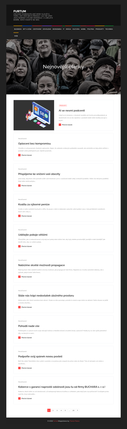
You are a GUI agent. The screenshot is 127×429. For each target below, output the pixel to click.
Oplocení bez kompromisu (34, 143)
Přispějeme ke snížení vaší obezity (39, 174)
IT (63, 29)
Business (17, 29)
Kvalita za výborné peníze (34, 204)
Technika (109, 29)
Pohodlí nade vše (28, 326)
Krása (68, 29)
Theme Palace (74, 421)
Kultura (76, 29)
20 (73, 410)
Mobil (83, 29)
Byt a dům (27, 29)
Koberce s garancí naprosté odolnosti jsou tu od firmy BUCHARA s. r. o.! (61, 386)
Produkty (100, 29)
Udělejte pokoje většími (32, 234)
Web (16, 36)
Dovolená (47, 29)
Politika (90, 29)
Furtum (19, 11)
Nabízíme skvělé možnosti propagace (41, 265)
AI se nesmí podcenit (72, 110)
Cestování (37, 29)
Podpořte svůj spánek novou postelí (40, 356)
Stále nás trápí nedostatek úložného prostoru (46, 295)
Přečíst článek (67, 125)
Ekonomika (57, 29)
